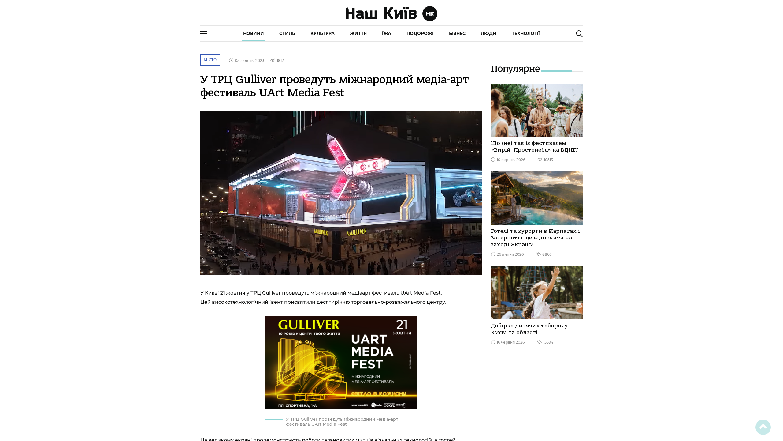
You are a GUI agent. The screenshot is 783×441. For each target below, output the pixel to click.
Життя (358, 33)
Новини (253, 33)
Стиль (287, 33)
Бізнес (457, 33)
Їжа (386, 33)
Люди (488, 33)
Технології (526, 33)
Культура (322, 33)
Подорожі (420, 33)
